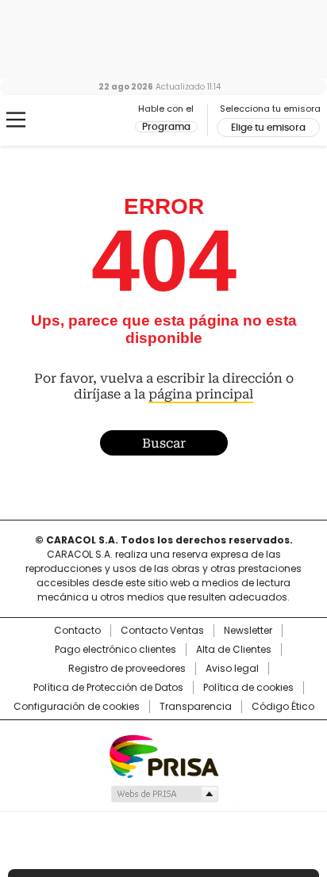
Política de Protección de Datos (108, 687)
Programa (166, 127)
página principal (200, 394)
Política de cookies (248, 687)
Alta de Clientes (233, 649)
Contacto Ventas (162, 630)
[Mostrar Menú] (16, 119)
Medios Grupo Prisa (164, 793)
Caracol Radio (78, 120)
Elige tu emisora (268, 127)
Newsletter (248, 630)
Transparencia (196, 706)
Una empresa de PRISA (163, 755)
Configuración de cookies (76, 706)
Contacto (77, 630)
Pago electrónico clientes (115, 649)
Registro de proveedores (127, 668)
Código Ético (283, 706)
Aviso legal (232, 668)
